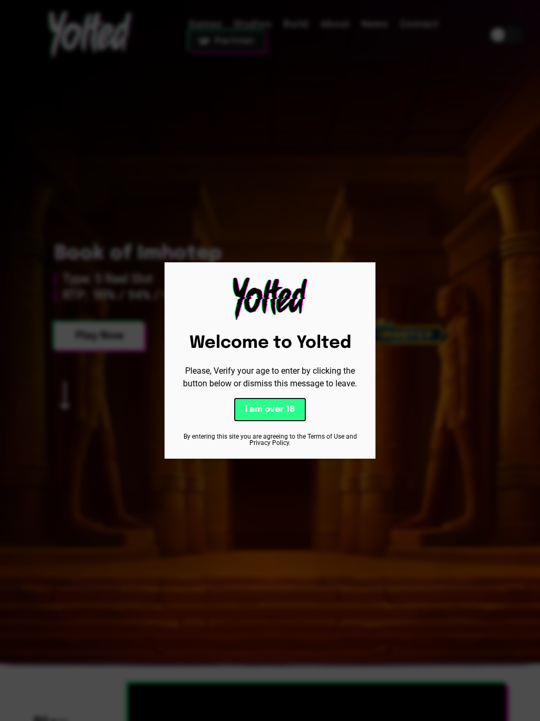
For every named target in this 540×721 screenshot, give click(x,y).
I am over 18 (270, 409)
